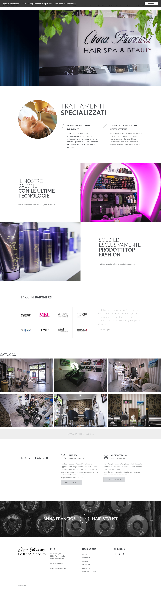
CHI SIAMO (86, 558)
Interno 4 (116, 362)
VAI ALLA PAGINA (71, 483)
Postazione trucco (11, 362)
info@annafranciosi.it (58, 569)
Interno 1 (116, 397)
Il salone (7, 365)
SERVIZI (85, 561)
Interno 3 (8, 397)
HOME (84, 554)
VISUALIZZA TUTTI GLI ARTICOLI (80, 434)
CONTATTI (86, 568)
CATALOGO (86, 565)
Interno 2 (62, 397)
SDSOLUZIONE (22, 585)
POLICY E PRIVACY (89, 572)
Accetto (151, 3)
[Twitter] (119, 554)
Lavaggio (61, 362)
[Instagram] (123, 554)
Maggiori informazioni (67, 3)
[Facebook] (115, 554)
